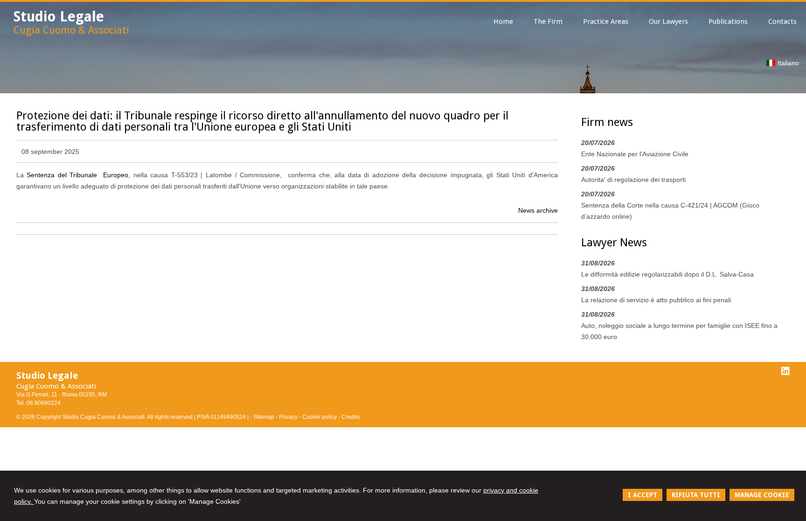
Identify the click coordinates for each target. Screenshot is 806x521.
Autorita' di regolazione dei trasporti (633, 179)
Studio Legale (59, 16)
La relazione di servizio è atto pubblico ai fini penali (656, 300)
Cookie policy (319, 417)
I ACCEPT (642, 495)
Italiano (788, 63)
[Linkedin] (785, 371)
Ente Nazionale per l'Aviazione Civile (634, 154)
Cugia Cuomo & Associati (71, 30)
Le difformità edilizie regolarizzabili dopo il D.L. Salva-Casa (667, 274)
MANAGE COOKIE (762, 495)
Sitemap (263, 417)
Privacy (288, 417)
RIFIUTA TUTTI (696, 495)
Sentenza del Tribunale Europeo (77, 175)
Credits (350, 417)
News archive (538, 210)
